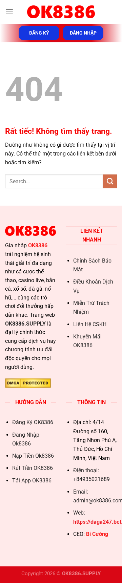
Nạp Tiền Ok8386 (33, 456)
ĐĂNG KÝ (39, 33)
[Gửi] (110, 181)
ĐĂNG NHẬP (83, 33)
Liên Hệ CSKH (89, 324)
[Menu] (9, 11)
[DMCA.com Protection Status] (28, 382)
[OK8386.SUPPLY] (61, 11)
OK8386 (37, 245)
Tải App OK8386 (32, 480)
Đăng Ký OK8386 (32, 422)
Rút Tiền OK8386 (32, 468)
